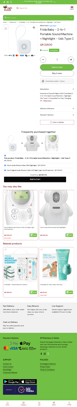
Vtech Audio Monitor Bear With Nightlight (22, 165)
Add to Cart (35, 179)
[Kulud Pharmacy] (7, 8)
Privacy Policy (45, 367)
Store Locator (8, 367)
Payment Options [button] (46, 115)
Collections (12, 22)
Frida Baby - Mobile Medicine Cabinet (15, 284)
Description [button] (44, 89)
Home (5, 22)
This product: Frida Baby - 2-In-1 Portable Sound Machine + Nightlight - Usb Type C (37, 158)
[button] (43, 60)
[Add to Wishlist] (5, 192)
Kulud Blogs (7, 370)
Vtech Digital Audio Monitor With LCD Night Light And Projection (30, 170)
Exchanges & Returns (48, 364)
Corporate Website (10, 372)
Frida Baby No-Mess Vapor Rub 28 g (51, 284)
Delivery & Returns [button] (47, 108)
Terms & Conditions (47, 370)
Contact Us (7, 364)
